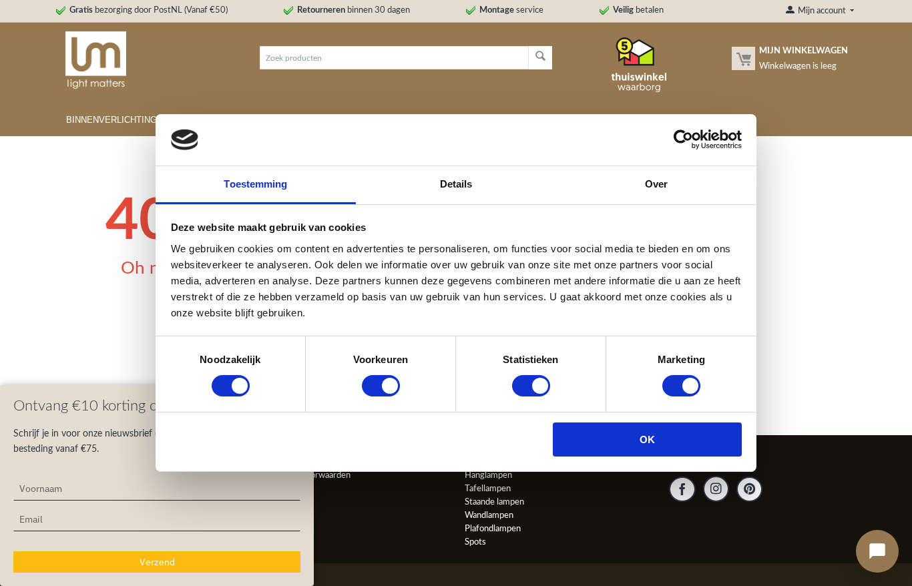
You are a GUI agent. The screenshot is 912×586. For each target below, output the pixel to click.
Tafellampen (488, 489)
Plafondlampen (493, 529)
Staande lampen (494, 502)
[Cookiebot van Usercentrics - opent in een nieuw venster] (683, 139)
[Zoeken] (540, 57)
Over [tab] (656, 184)
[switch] (381, 385)
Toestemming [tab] (255, 184)
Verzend (157, 562)
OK (647, 439)
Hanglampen (488, 475)
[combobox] (394, 57)
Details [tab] (456, 184)
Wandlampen (489, 515)
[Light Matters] (90, 59)
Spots (475, 542)
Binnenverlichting (111, 120)
